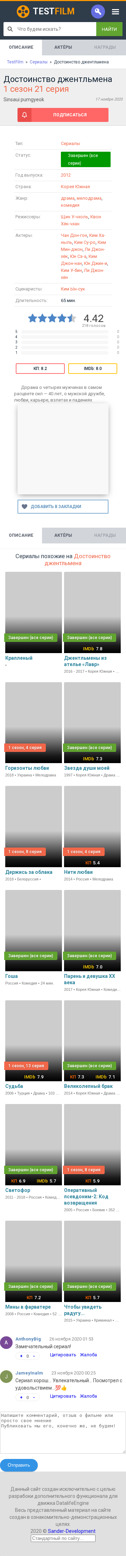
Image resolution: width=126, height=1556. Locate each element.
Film (54, 11)
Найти (109, 29)
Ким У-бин (71, 270)
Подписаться (70, 114)
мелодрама (89, 198)
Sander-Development (72, 1531)
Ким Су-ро (85, 242)
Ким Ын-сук (73, 289)
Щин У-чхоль (74, 216)
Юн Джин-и (95, 263)
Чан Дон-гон (74, 235)
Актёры (63, 47)
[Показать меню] (115, 12)
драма (68, 198)
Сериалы (70, 143)
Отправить (19, 1465)
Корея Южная (75, 186)
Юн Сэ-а (78, 256)
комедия (70, 205)
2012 (66, 175)
